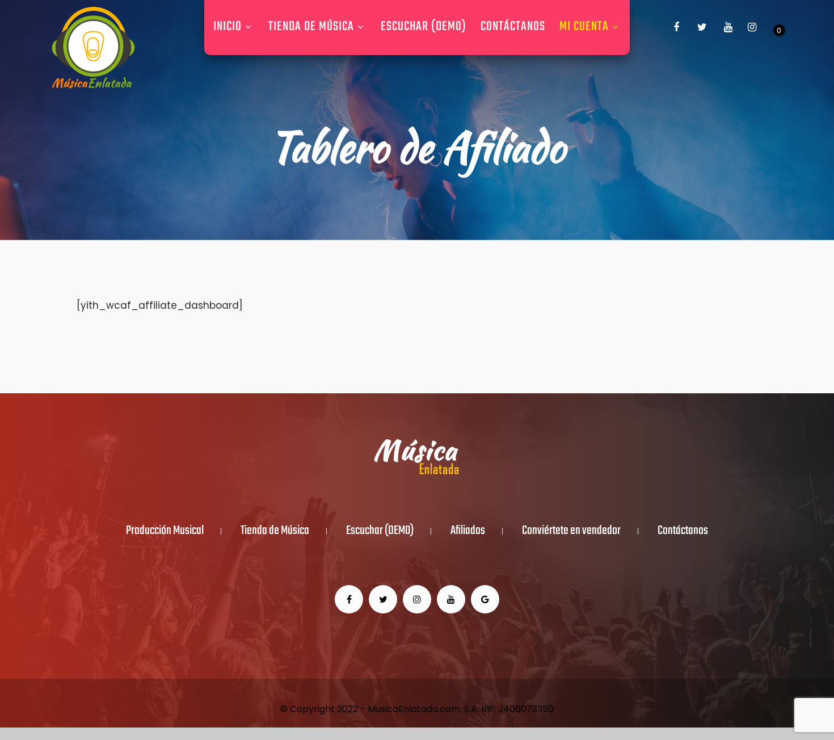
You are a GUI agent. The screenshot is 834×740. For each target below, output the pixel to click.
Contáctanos (513, 26)
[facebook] (676, 27)
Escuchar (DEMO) (423, 26)
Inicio (227, 26)
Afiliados (467, 531)
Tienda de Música (311, 26)
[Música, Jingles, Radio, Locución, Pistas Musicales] (93, 48)
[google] (485, 599)
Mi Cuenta (584, 26)
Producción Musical (165, 531)
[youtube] (728, 27)
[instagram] (752, 27)
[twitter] (702, 27)
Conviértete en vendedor (571, 531)
